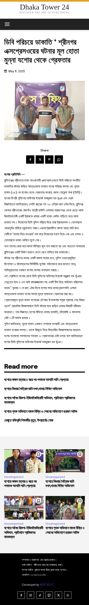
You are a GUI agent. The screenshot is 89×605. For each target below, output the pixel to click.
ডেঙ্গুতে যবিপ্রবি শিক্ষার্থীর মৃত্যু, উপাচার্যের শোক (28, 420)
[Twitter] (40, 159)
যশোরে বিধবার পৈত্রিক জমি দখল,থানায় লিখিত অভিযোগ (33, 389)
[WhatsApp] (59, 159)
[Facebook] (30, 159)
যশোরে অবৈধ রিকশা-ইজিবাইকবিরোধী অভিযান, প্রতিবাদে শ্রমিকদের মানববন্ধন (23, 532)
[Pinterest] (49, 159)
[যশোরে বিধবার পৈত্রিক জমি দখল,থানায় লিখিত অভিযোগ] (65, 461)
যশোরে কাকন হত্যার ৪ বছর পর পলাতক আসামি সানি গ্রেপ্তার (36, 380)
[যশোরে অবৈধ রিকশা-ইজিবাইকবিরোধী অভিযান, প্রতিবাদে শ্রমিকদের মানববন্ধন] (23, 508)
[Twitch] (49, 595)
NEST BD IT (46, 585)
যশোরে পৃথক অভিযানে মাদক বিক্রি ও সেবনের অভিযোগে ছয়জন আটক (40, 412)
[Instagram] (30, 595)
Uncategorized (13, 477)
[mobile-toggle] (7, 24)
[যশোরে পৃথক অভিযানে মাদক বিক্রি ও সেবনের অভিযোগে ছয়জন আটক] (65, 508)
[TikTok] (39, 595)
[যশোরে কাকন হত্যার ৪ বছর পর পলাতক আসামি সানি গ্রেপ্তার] (23, 461)
